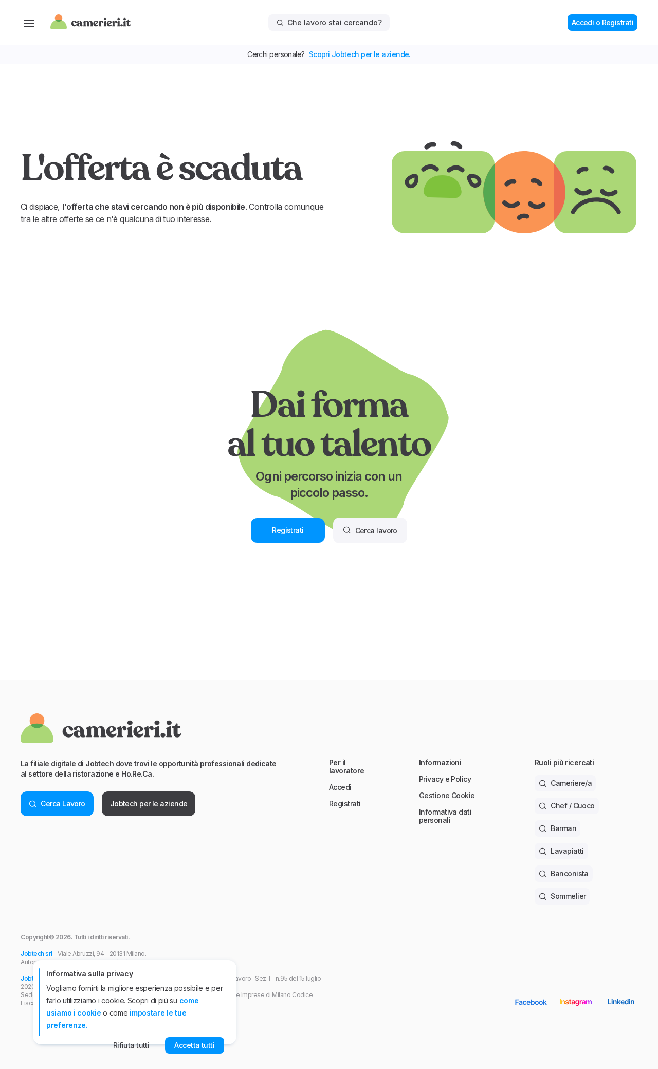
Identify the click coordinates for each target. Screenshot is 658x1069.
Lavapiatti (567, 850)
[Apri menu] (29, 22)
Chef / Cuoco (572, 805)
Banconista (569, 873)
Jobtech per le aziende (149, 803)
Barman (563, 828)
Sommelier (568, 896)
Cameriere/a (571, 783)
